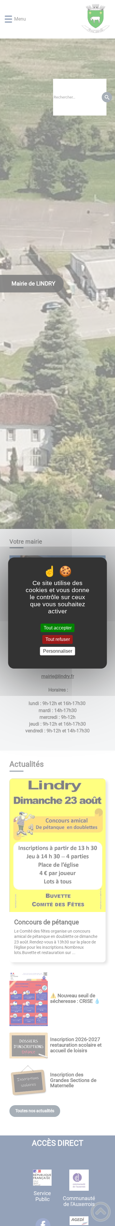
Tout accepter (58, 627)
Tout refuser (57, 639)
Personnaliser (57, 651)
